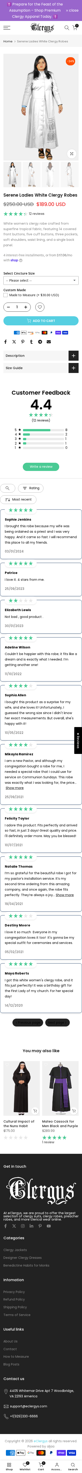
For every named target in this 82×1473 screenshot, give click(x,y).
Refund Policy (14, 1289)
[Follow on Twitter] (14, 1215)
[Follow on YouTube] (49, 1215)
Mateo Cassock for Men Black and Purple (60, 1113)
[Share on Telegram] (40, 331)
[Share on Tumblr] (31, 331)
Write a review (41, 456)
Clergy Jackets (15, 1239)
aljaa (50, 1436)
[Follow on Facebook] (5, 1215)
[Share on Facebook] (5, 331)
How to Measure (16, 1346)
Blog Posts (11, 1354)
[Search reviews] (7, 477)
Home (8, 30)
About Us (10, 1330)
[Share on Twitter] (14, 331)
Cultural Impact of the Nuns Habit (18, 1113)
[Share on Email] (49, 331)
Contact (10, 1338)
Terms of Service (17, 1304)
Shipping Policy (15, 1296)
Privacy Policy (14, 1281)
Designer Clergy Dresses (22, 1247)
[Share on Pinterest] (23, 331)
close (73, 5)
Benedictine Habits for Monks (26, 1254)
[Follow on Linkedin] (31, 1215)
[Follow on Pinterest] (40, 1215)
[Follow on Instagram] (23, 1215)
